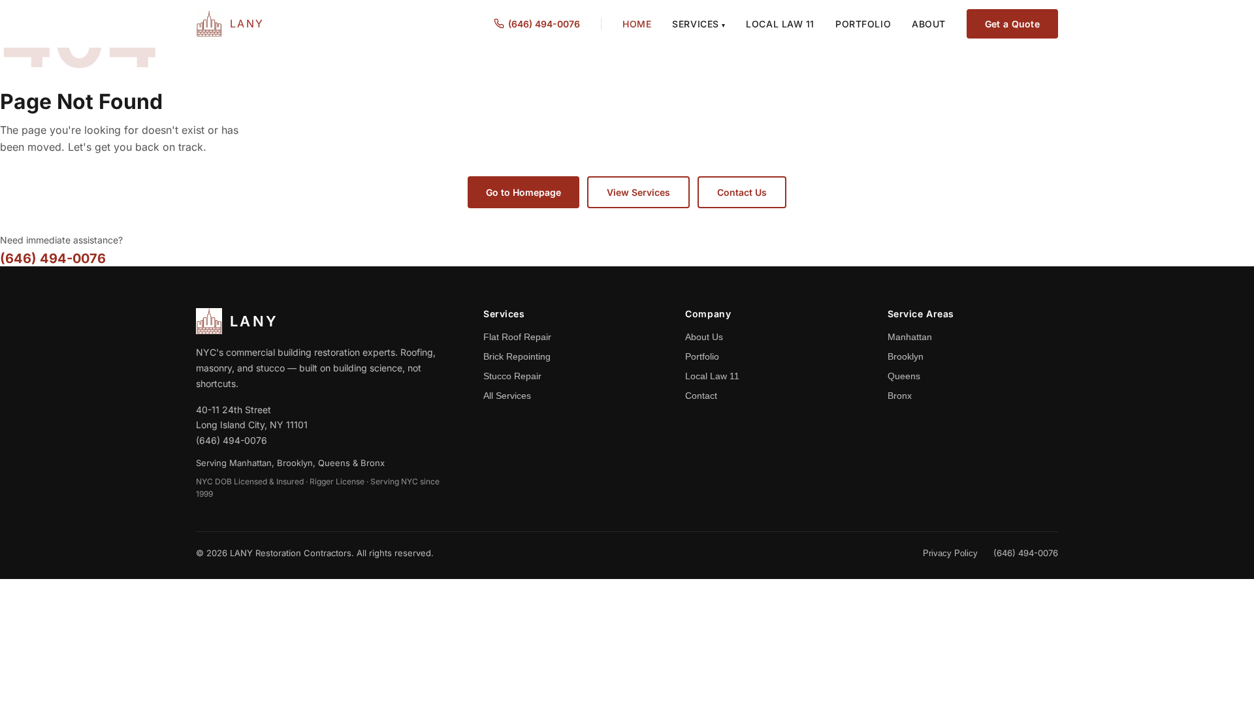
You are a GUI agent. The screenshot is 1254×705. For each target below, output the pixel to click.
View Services (638, 192)
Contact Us (742, 192)
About (929, 23)
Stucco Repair (512, 376)
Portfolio (863, 23)
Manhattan (910, 337)
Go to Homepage (523, 192)
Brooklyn (906, 356)
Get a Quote (1012, 23)
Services (698, 23)
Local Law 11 (780, 23)
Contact (701, 395)
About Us (704, 337)
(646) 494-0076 (544, 23)
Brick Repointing (517, 356)
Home (636, 23)
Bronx (900, 395)
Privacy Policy (950, 553)
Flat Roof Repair (517, 337)
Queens (904, 376)
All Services (507, 395)
